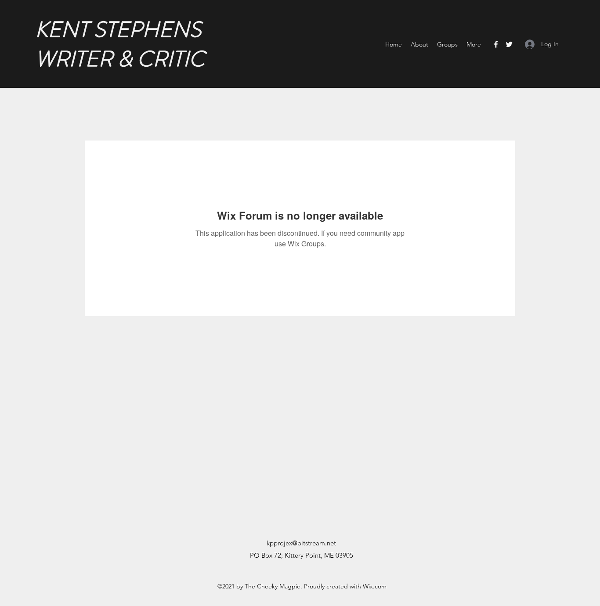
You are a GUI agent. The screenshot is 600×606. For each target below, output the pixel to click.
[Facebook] (496, 44)
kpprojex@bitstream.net (301, 543)
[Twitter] (509, 44)
